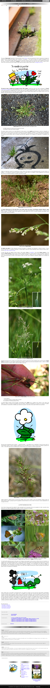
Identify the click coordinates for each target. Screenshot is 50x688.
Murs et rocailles (24, 672)
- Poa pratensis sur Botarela (6, 606)
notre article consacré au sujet (9, 250)
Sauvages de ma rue (38, 62)
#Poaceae (12, 623)
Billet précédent (14, 614)
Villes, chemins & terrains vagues (12, 5)
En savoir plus (38, 686)
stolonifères (32, 252)
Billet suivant (13, 615)
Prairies (22, 670)
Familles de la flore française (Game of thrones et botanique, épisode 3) (23, 619)
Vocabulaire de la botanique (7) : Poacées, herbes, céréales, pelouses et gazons (25, 618)
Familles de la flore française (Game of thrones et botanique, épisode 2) (23, 621)
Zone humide (23, 673)
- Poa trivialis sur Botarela (5, 607)
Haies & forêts (23, 671)
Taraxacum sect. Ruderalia (6, 89)
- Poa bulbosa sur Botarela (5, 605)
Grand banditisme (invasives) (24, 674)
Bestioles (20, 5)
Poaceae (26, 58)
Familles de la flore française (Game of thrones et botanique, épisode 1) (23, 620)
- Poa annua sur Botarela (5, 604)
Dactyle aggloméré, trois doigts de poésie (18, 617)
